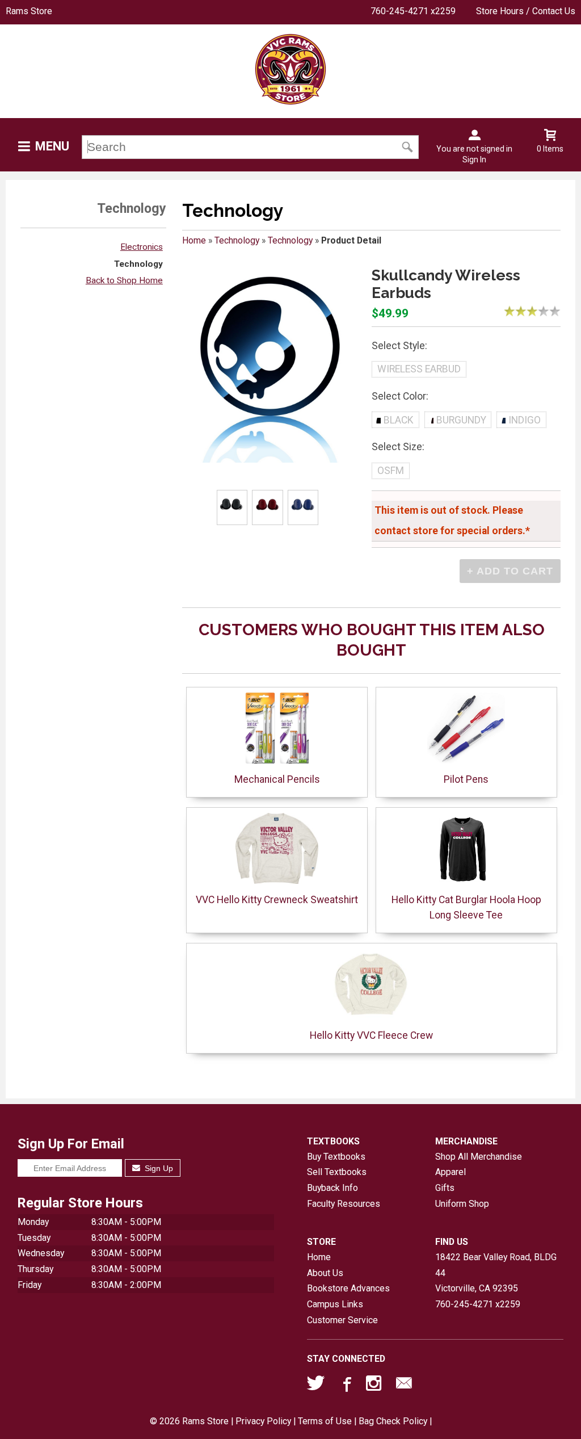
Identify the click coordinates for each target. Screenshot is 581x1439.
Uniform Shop (462, 1203)
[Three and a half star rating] (541, 311)
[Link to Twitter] (316, 1385)
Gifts (444, 1187)
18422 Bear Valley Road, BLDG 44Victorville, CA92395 (496, 1273)
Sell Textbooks (337, 1172)
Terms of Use (325, 1421)
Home (194, 240)
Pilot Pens (466, 779)
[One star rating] (512, 311)
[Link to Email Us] (404, 1385)
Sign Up (157, 1168)
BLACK (399, 420)
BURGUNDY (461, 420)
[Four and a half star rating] (552, 311)
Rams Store (29, 11)
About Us (325, 1273)
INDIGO (524, 420)
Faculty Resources (343, 1203)
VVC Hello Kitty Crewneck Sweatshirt (277, 899)
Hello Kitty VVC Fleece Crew (371, 1035)
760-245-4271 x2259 (413, 11)
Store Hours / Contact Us (525, 11)
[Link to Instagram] (375, 1385)
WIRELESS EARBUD (419, 369)
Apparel (450, 1172)
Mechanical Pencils (277, 779)
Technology (138, 264)
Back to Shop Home (124, 280)
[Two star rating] (524, 311)
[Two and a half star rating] (529, 311)
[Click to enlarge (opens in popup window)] (232, 507)
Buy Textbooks (336, 1156)
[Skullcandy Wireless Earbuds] (271, 364)
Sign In (474, 159)
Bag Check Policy (393, 1421)
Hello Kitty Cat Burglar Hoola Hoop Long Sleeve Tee (466, 907)
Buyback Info (332, 1187)
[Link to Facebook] (345, 1385)
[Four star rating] (546, 311)
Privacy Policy (263, 1421)
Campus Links (335, 1304)
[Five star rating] (558, 311)
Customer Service (342, 1320)
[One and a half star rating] (518, 311)
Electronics (141, 247)
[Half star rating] (507, 311)
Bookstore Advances (348, 1288)
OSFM (390, 470)
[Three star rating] (535, 311)
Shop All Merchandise (478, 1156)
